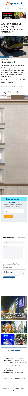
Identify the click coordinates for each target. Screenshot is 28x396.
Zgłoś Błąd (8, 9)
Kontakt (21, 9)
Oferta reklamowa (9, 369)
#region (4, 92)
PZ (5, 85)
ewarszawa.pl (17, 388)
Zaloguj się (22, 237)
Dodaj (8, 216)
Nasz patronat (18, 369)
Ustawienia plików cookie (7, 372)
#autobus (17, 92)
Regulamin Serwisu (8, 267)
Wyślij (9, 278)
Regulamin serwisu (19, 372)
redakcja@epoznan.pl (8, 378)
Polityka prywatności (8, 370)
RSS (12, 374)
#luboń (10, 92)
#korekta (4, 94)
